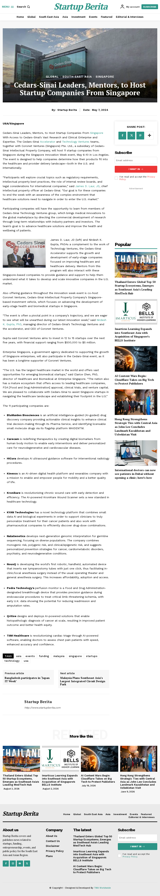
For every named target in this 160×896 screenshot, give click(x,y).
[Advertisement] (136, 210)
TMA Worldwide (102, 888)
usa (26, 660)
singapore (75, 656)
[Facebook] (122, 135)
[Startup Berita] (12, 704)
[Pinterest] (140, 135)
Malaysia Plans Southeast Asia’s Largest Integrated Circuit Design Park (82, 681)
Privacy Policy (130, 856)
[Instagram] (13, 863)
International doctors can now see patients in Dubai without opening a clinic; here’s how (135, 474)
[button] (24, 7)
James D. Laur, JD (87, 186)
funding (44, 656)
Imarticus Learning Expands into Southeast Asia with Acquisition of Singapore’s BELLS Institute (133, 334)
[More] (149, 135)
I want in (134, 169)
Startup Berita (67, 109)
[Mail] (20, 863)
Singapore (105, 76)
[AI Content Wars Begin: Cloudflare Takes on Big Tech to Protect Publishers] (136, 359)
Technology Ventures (75, 141)
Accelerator (47, 141)
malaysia (59, 656)
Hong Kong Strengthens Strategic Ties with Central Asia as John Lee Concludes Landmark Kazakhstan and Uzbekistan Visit (136, 426)
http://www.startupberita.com (42, 707)
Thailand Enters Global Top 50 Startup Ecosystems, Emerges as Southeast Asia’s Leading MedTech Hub (135, 287)
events (30, 656)
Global (52, 76)
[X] (131, 135)
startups (91, 656)
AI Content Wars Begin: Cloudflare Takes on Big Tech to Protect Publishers (134, 379)
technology (12, 660)
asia (18, 656)
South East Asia (77, 76)
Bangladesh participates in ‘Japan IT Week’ (27, 679)
